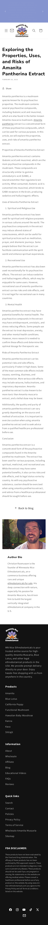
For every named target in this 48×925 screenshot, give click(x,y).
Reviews (9, 784)
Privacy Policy (12, 819)
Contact (9, 808)
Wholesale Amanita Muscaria (20, 830)
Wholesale (11, 756)
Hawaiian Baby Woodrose (19, 715)
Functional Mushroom (17, 709)
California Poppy (14, 704)
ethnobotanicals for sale (20, 583)
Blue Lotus (11, 698)
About (8, 750)
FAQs (8, 778)
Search (9, 802)
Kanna (8, 720)
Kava (8, 726)
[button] (6, 30)
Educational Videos (15, 773)
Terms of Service (14, 825)
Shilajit (9, 732)
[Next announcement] (43, 11)
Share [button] (8, 88)
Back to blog (25, 508)
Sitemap (9, 836)
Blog (7, 767)
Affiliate (9, 761)
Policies (9, 814)
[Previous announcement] (5, 11)
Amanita (9, 693)
